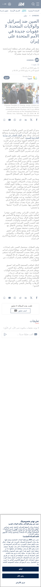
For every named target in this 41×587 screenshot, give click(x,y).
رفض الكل (20, 576)
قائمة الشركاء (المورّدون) (31, 536)
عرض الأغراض (20, 582)
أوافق (20, 569)
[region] (20, 550)
